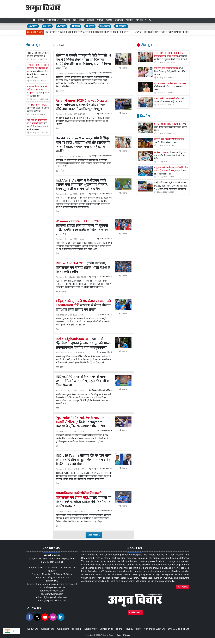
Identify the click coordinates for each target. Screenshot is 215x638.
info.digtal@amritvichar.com (52, 600)
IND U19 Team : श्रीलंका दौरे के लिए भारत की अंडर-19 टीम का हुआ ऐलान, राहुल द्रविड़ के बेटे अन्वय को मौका (83, 460)
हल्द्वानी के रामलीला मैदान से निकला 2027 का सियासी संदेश (38, 71)
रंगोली (63, 26)
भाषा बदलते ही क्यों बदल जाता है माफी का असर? (37, 125)
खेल (57, 212)
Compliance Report (110, 628)
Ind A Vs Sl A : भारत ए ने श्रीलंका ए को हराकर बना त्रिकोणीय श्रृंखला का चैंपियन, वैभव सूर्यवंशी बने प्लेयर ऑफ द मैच (82, 185)
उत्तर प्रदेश (60, 91)
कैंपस (77, 26)
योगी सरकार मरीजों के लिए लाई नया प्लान (169, 100)
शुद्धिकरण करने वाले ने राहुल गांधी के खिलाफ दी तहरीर (171, 56)
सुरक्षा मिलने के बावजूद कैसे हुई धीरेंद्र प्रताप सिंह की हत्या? (169, 71)
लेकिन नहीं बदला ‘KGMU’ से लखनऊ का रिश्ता (38, 108)
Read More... (182, 587)
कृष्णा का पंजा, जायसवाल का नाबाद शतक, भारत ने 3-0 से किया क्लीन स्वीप (83, 267)
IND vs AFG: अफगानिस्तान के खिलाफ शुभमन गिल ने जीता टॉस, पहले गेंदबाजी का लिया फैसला (83, 381)
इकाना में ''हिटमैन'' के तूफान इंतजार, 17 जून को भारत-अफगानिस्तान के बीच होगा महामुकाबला (83, 343)
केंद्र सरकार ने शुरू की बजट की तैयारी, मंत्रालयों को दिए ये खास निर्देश (170, 155)
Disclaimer (90, 628)
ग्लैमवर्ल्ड (122, 26)
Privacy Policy (133, 628)
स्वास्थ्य (109, 20)
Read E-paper (135, 612)
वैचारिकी (119, 20)
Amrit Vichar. (124, 635)
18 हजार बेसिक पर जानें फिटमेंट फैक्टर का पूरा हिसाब (170, 127)
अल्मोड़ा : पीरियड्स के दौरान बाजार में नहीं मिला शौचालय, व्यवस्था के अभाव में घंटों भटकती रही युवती (163, 32)
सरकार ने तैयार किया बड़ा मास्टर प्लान (171, 171)
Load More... (93, 535)
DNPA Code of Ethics (180, 628)
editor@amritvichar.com (52, 590)
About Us (32, 628)
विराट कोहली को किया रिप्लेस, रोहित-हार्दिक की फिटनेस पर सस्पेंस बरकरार (83, 499)
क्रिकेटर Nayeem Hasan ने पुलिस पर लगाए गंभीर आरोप (80, 422)
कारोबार (90, 20)
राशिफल (129, 20)
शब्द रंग (106, 26)
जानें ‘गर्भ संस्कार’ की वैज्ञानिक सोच (38, 91)
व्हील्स (34, 26)
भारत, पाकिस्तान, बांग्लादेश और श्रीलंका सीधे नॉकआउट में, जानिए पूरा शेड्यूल (81, 105)
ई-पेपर (41, 20)
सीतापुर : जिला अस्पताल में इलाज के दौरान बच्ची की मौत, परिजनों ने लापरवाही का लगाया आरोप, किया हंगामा (67, 32)
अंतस (48, 26)
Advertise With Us (154, 628)
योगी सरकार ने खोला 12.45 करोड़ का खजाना (170, 86)
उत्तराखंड (66, 20)
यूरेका (91, 26)
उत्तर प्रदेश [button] (51, 20)
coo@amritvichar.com (52, 593)
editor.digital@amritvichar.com (52, 597)
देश (74, 20)
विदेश (81, 20)
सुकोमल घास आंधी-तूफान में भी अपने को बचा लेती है (38, 55)
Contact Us (47, 628)
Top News (61, 292)
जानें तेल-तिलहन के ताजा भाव (169, 141)
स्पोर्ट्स (100, 20)
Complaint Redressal (69, 628)
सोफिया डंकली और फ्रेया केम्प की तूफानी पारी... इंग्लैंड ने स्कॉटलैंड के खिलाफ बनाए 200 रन (82, 227)
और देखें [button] (140, 20)
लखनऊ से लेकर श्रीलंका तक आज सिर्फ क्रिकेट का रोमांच (83, 305)
